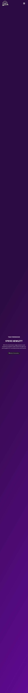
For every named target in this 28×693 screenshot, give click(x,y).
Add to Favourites (14, 353)
